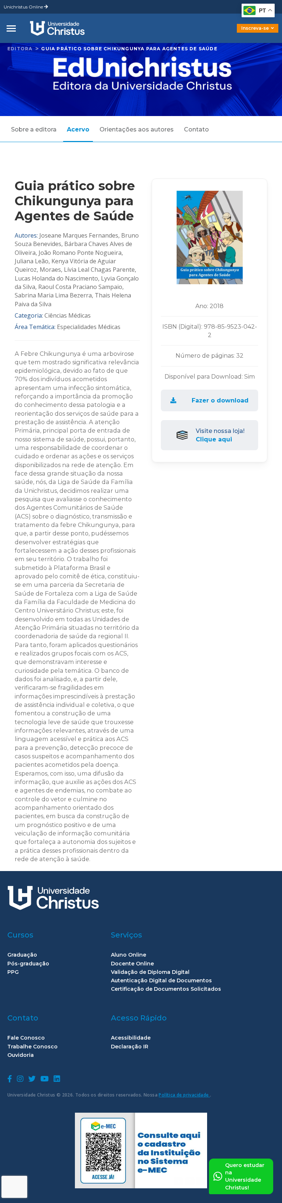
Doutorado (245, 33)
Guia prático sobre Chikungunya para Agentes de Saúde (129, 48)
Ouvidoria (20, 1055)
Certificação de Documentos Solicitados (166, 989)
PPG (13, 972)
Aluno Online (128, 955)
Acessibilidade (131, 1038)
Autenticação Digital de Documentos (161, 981)
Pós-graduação (28, 964)
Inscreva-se (255, 28)
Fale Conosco (26, 1038)
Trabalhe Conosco (32, 1047)
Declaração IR (129, 1047)
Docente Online (132, 964)
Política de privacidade (184, 1095)
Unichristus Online (24, 7)
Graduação (22, 955)
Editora (19, 48)
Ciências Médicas (67, 315)
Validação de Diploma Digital (150, 972)
